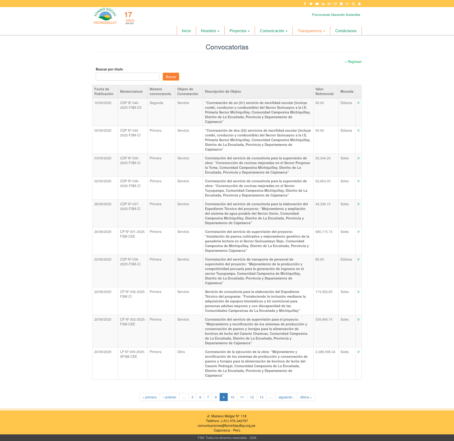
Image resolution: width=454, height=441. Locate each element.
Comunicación (272, 31)
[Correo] (347, 3)
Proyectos (238, 31)
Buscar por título (109, 69)
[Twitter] (311, 3)
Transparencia (310, 31)
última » (306, 397)
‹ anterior (169, 397)
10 (232, 397)
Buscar (171, 76)
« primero (149, 397)
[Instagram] (335, 3)
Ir (359, 102)
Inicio (186, 31)
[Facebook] (305, 3)
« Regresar (353, 61)
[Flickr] (341, 3)
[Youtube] (317, 3)
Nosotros (209, 31)
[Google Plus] (329, 3)
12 (252, 397)
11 (242, 397)
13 (261, 397)
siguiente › (286, 397)
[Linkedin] (323, 3)
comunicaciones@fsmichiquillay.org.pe (226, 425)
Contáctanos (346, 31)
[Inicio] (105, 16)
